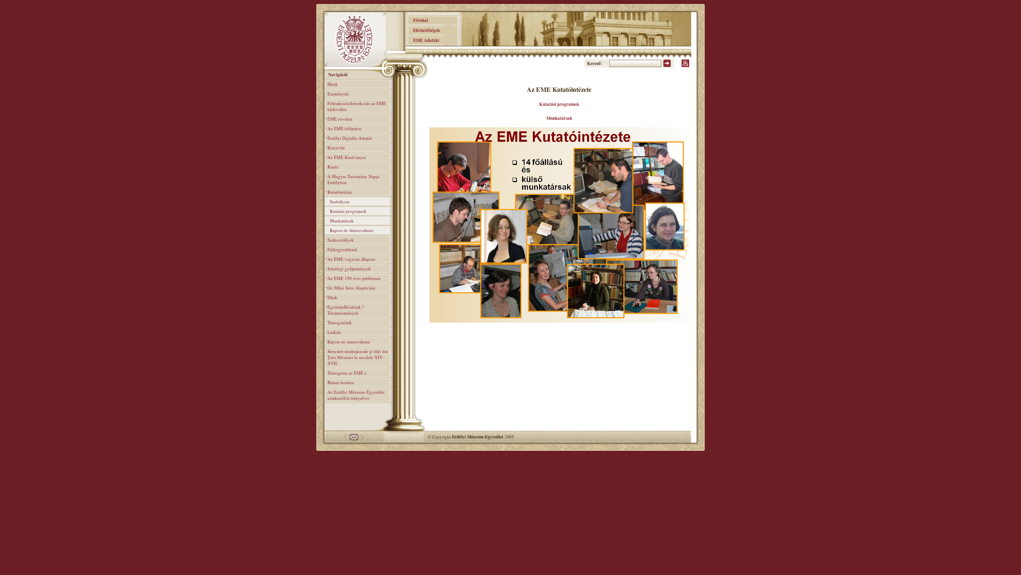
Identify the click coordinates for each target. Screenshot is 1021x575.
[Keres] (667, 65)
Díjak (332, 297)
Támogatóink (339, 322)
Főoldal (418, 20)
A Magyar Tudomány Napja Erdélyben (353, 179)
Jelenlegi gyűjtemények (349, 269)
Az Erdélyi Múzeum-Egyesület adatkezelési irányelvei (355, 395)
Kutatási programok (348, 211)
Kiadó (333, 167)
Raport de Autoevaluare (352, 230)
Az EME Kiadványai (346, 157)
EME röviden (340, 119)
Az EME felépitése (344, 128)
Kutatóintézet (339, 192)
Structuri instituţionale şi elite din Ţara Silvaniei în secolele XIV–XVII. (357, 357)
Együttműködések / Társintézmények (345, 310)
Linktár (334, 332)
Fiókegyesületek (342, 249)
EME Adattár (424, 40)
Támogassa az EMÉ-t (346, 373)
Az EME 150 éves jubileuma (353, 278)
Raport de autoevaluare (348, 342)
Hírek (332, 84)
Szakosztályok (340, 240)
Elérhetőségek (424, 30)
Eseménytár (338, 94)
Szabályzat (339, 201)
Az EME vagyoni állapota (351, 259)
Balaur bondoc (341, 382)
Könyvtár (336, 148)
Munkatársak (342, 221)
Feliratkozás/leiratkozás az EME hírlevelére (356, 106)
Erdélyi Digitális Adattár (349, 138)
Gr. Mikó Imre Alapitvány (351, 288)
